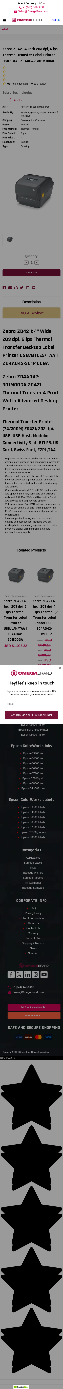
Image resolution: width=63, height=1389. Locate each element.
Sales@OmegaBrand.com (33, 11)
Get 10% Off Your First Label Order (31, 715)
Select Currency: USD (30, 3)
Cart (55, 20)
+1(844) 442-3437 (33, 7)
